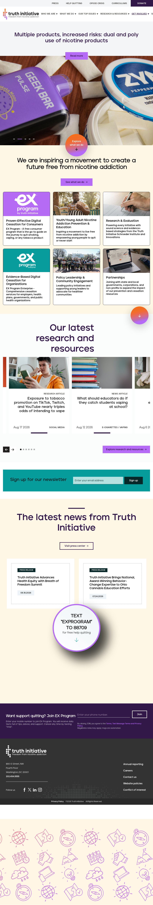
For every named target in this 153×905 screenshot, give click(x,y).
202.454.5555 (12, 776)
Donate (141, 3)
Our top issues (87, 14)
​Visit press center (75, 546)
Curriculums (119, 3)
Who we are (48, 14)
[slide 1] (21, 449)
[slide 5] (31, 449)
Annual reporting (133, 764)
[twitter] (29, 789)
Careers (128, 770)
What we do (67, 14)
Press (55, 3)
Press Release (26, 570)
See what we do (75, 182)
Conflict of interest (134, 790)
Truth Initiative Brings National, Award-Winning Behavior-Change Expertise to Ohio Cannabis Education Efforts (112, 583)
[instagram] (40, 790)
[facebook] (24, 790)
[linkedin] (35, 790)
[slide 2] (23, 449)
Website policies (132, 783)
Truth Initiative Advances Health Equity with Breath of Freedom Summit (38, 581)
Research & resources (113, 14)
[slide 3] (26, 449)
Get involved (139, 14)
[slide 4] (29, 449)
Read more (76, 56)
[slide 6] (34, 449)
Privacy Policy (57, 802)
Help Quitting (74, 3)
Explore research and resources (124, 449)
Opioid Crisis (97, 3)
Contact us (129, 777)
